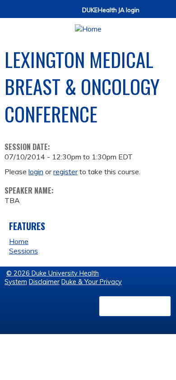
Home (18, 241)
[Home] (88, 26)
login (35, 171)
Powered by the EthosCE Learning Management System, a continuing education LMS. (134, 306)
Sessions (23, 250)
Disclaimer (44, 282)
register (65, 171)
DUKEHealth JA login (110, 10)
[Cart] (149, 14)
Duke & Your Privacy (91, 282)
